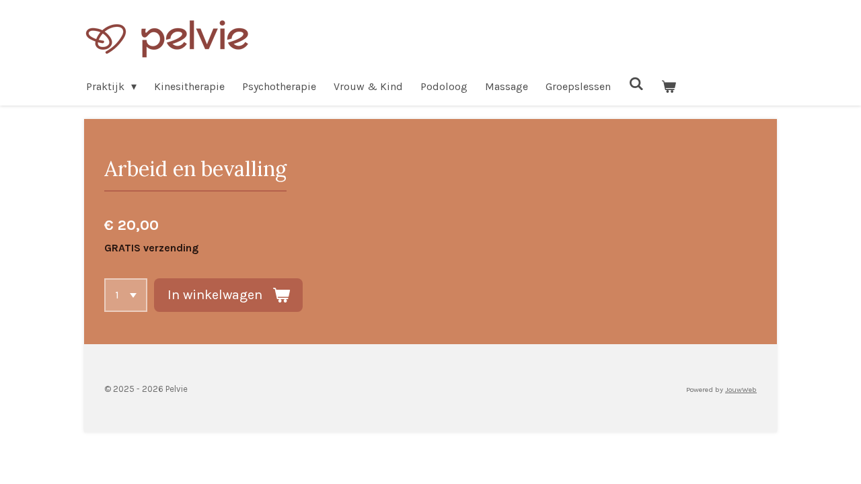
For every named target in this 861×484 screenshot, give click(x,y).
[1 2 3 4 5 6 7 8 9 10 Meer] (125, 295)
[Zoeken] (636, 83)
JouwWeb (741, 389)
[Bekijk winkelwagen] (668, 86)
